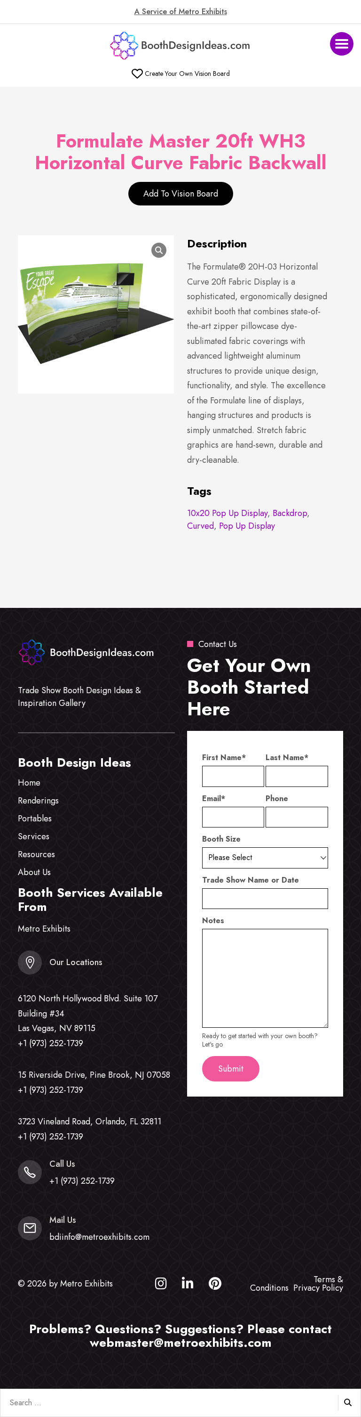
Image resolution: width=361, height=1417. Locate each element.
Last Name (287, 758)
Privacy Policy (318, 1288)
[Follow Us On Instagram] (161, 1285)
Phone (277, 799)
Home (29, 783)
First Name (224, 758)
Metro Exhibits (44, 929)
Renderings (38, 801)
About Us (34, 872)
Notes (213, 921)
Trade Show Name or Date (250, 880)
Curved (200, 526)
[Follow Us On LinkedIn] (188, 1285)
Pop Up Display (247, 526)
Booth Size (221, 839)
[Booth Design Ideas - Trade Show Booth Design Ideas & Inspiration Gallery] (180, 46)
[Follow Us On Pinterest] (215, 1285)
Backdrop (290, 513)
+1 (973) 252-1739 (50, 1043)
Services (33, 836)
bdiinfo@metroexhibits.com (99, 1237)
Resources (36, 854)
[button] (341, 44)
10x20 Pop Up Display (227, 513)
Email (213, 799)
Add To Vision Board (180, 194)
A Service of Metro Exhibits (180, 12)
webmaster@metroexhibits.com (181, 1342)
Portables (35, 818)
